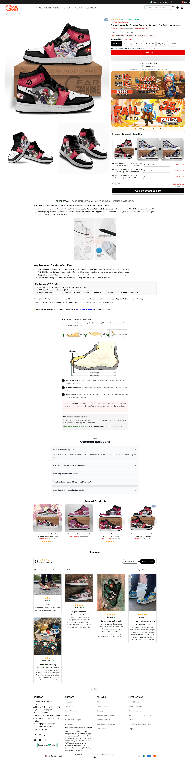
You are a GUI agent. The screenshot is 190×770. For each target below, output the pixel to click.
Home (7, 14)
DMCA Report (38, 756)
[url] (44, 723)
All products (16, 14)
